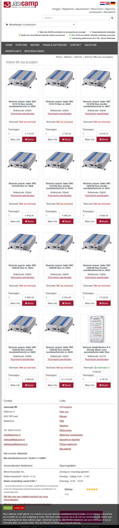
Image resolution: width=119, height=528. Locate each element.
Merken (68, 56)
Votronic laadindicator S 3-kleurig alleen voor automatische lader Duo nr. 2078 (97, 351)
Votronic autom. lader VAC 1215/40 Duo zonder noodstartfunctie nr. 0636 (59, 186)
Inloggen (56, 8)
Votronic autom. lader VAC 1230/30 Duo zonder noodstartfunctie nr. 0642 (22, 349)
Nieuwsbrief (109, 11)
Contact (75, 45)
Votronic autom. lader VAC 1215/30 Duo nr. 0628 (22, 184)
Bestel (30, 139)
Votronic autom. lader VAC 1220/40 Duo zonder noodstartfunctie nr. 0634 (96, 268)
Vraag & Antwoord (55, 45)
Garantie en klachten (70, 439)
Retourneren (97, 8)
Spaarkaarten (82, 8)
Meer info (15, 139)
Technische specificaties (22, 113)
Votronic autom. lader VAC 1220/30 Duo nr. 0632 (22, 266)
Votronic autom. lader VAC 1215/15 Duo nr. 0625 (59, 102)
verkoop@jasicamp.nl (14, 439)
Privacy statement (68, 444)
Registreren (68, 8)
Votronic (78, 56)
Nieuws (35, 45)
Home (8, 45)
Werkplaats (13, 51)
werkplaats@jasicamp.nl (15, 444)
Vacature (90, 45)
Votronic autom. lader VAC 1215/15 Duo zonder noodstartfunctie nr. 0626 (22, 104)
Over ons (21, 45)
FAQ (62, 420)
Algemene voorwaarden (71, 434)
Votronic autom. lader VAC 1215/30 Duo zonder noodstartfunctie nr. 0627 (96, 104)
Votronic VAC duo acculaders (99, 56)
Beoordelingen (34, 51)
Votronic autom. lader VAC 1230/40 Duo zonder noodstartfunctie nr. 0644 (59, 349)
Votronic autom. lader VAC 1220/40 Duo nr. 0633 (59, 266)
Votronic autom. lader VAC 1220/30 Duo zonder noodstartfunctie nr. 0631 (96, 186)
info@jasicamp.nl (12, 434)
